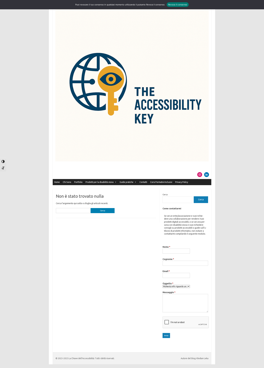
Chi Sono (67, 182)
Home (57, 182)
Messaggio (169, 292)
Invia (166, 335)
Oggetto (168, 283)
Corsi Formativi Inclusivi (161, 182)
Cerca (165, 194)
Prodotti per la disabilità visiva (100, 182)
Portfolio (78, 182)
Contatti (143, 182)
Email (166, 271)
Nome (166, 247)
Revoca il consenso (177, 4)
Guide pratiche (126, 182)
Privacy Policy (181, 182)
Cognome (168, 259)
